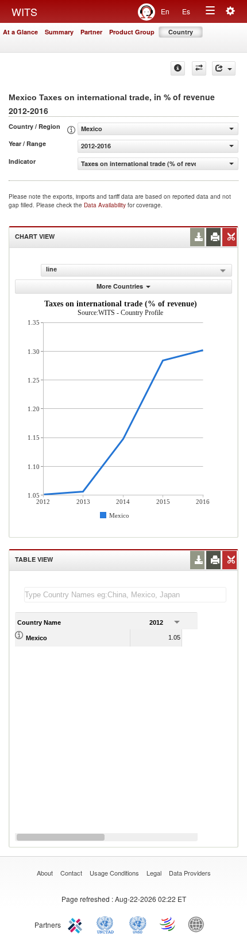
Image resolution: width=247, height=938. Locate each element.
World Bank (198, 923)
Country (180, 31)
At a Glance (20, 31)
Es (186, 11)
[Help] (178, 68)
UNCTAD (107, 923)
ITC (76, 923)
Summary (59, 31)
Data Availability (106, 205)
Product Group (132, 31)
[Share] (224, 68)
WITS (24, 11)
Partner (91, 31)
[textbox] (125, 594)
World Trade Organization (168, 923)
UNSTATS (137, 923)
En (165, 11)
